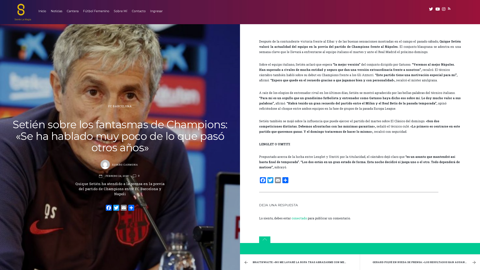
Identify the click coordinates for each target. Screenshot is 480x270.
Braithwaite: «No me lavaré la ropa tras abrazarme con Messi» (301, 262)
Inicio (42, 11)
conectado (299, 218)
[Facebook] (108, 208)
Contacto (139, 11)
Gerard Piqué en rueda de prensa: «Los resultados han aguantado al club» (426, 262)
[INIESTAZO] (21, 14)
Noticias (56, 11)
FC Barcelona (120, 106)
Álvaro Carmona (125, 164)
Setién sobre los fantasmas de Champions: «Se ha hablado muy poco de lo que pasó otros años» (120, 136)
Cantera (73, 11)
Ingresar (156, 11)
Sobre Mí (120, 11)
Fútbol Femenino (96, 11)
